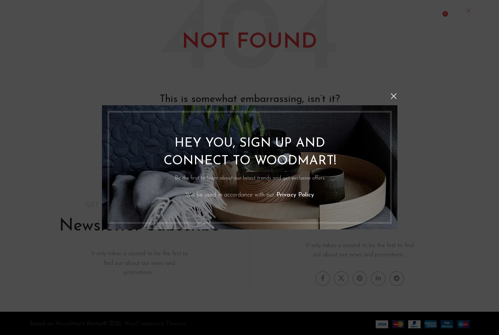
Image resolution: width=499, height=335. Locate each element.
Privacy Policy (295, 195)
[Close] (393, 96)
